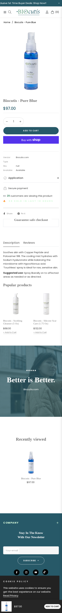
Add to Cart (52, 606)
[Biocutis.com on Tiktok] (45, 572)
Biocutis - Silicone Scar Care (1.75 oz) (44, 322)
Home (7, 22)
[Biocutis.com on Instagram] (26, 572)
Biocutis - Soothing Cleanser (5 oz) (12, 322)
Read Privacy (10, 595)
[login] (45, 12)
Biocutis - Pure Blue (31, 478)
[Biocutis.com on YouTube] (36, 572)
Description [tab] (11, 243)
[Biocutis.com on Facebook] (17, 572)
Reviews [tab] (29, 243)
